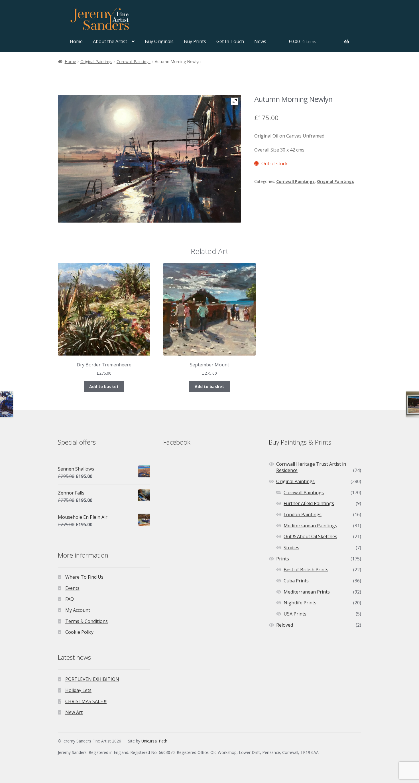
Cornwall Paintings (133, 61)
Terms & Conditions (86, 621)
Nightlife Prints (300, 603)
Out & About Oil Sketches (310, 536)
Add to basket (104, 386)
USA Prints (295, 614)
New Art (74, 712)
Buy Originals (159, 41)
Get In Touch (230, 41)
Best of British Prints (306, 569)
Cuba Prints (296, 581)
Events (72, 588)
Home (76, 41)
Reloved (284, 625)
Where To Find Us (84, 577)
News (260, 41)
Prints (282, 559)
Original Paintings (96, 61)
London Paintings (303, 514)
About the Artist (110, 41)
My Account (77, 610)
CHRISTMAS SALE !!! (86, 701)
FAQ (69, 599)
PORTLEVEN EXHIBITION (92, 679)
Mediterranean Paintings (310, 525)
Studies (291, 547)
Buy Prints (195, 41)
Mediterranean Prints (307, 592)
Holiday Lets (78, 690)
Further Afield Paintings (309, 503)
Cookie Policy (79, 632)
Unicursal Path (154, 741)
